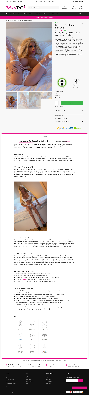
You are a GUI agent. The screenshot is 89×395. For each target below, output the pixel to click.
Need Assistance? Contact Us (62, 121)
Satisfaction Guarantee (61, 118)
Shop (11, 20)
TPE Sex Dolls (39, 360)
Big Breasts (51, 360)
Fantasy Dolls (49, 385)
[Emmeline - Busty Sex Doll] (80, 23)
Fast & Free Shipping (60, 110)
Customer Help (73, 8)
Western (60, 360)
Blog (27, 376)
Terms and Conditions (11, 383)
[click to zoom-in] (29, 56)
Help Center (28, 379)
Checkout (81, 8)
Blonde (64, 360)
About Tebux (9, 376)
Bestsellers (16, 20)
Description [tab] (44, 136)
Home (7, 20)
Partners (8, 386)
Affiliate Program (10, 379)
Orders (7, 377)
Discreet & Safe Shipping (61, 113)
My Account (64, 8)
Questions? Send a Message (79, 387)
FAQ (27, 383)
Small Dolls (48, 379)
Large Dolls (48, 383)
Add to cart (72, 103)
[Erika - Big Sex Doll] (82, 23)
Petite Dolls (48, 377)
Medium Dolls (46, 360)
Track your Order (30, 381)
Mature (56, 360)
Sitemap (8, 385)
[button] (50, 56)
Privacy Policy (9, 381)
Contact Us (28, 385)
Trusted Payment (59, 115)
